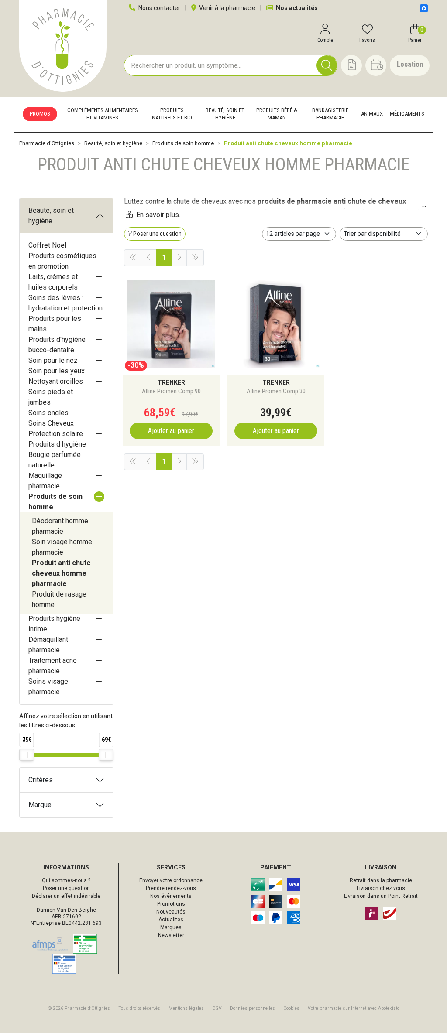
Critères (40, 780)
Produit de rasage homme (59, 599)
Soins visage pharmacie (48, 686)
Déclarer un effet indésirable (66, 896)
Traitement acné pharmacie (52, 665)
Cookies (291, 1008)
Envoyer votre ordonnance (171, 880)
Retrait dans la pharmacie (381, 880)
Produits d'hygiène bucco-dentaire (57, 344)
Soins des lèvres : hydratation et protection (65, 302)
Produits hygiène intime (54, 623)
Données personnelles (252, 1008)
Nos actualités (296, 7)
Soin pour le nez (53, 360)
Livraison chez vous (381, 888)
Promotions (171, 904)
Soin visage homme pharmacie (62, 547)
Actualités (170, 920)
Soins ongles (48, 413)
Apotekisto (353, 1008)
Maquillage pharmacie (45, 480)
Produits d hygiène (57, 444)
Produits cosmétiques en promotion (62, 261)
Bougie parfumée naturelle (54, 459)
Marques (171, 927)
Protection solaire (55, 434)
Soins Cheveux (51, 423)
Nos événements (171, 896)
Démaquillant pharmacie (48, 644)
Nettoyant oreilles (55, 381)
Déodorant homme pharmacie (60, 526)
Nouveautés (171, 912)
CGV (217, 1008)
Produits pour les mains (54, 323)
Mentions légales (186, 1008)
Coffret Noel (47, 245)
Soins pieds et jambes (50, 397)
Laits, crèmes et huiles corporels (53, 282)
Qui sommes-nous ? (66, 880)
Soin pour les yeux (56, 371)
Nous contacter (158, 7)
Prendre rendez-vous (171, 888)
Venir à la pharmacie (226, 7)
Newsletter (171, 935)
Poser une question (66, 888)
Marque (40, 805)
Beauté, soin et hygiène (51, 215)
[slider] (26, 755)
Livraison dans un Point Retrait (381, 896)
